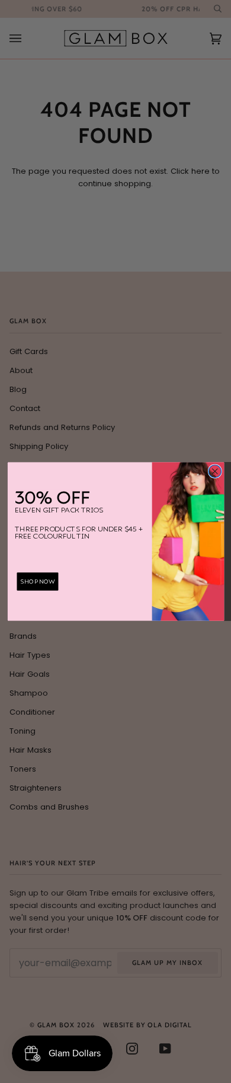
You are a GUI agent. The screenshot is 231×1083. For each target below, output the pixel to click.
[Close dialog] (214, 471)
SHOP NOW (37, 582)
